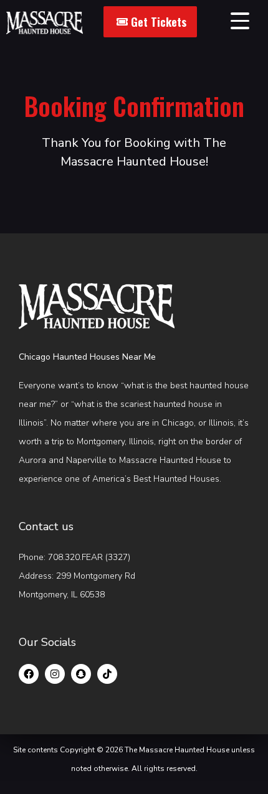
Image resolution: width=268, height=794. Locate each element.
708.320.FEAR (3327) (89, 557)
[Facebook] (29, 674)
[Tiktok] (107, 674)
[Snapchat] (81, 674)
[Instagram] (55, 674)
